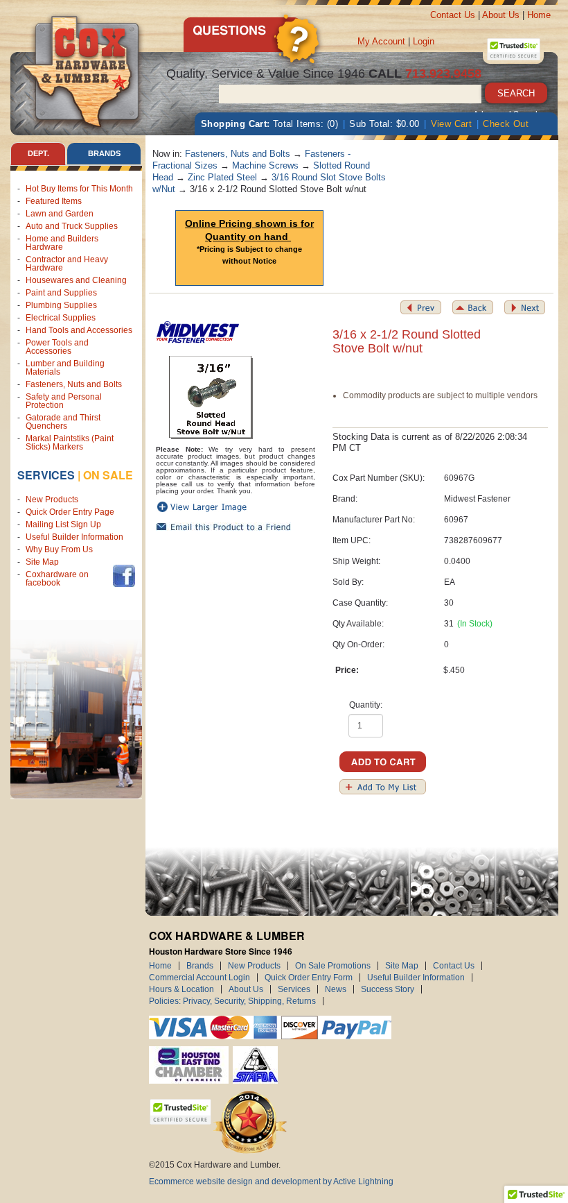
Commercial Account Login (199, 977)
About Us (501, 15)
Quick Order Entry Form (309, 977)
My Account (381, 41)
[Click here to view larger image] (211, 397)
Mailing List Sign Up (63, 524)
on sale (108, 475)
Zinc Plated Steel (222, 177)
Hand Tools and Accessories (79, 330)
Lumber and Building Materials (65, 368)
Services (46, 475)
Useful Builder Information (74, 537)
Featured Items (54, 201)
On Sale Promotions (333, 966)
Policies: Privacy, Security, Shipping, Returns (232, 1001)
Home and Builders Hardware (62, 243)
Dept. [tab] (38, 153)
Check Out (506, 124)
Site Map (42, 562)
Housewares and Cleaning (76, 280)
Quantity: (365, 705)
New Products (52, 499)
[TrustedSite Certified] (513, 49)
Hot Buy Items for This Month (79, 189)
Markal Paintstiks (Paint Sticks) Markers (70, 443)
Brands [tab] (104, 153)
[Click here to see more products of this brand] (197, 327)
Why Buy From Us (59, 549)
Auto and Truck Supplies (72, 226)
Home (539, 15)
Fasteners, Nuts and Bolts (74, 384)
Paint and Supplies (61, 293)
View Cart (451, 124)
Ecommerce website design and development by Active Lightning (271, 1181)
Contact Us (452, 15)
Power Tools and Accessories (57, 347)
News (335, 989)
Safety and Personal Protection (64, 401)
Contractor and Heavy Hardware (67, 264)
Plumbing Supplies (61, 305)
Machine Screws (265, 165)
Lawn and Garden (60, 214)
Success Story (387, 989)
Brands (199, 966)
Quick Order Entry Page (70, 512)
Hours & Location (181, 989)
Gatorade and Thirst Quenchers (63, 422)
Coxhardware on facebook (57, 579)
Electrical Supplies (61, 318)
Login (423, 41)
